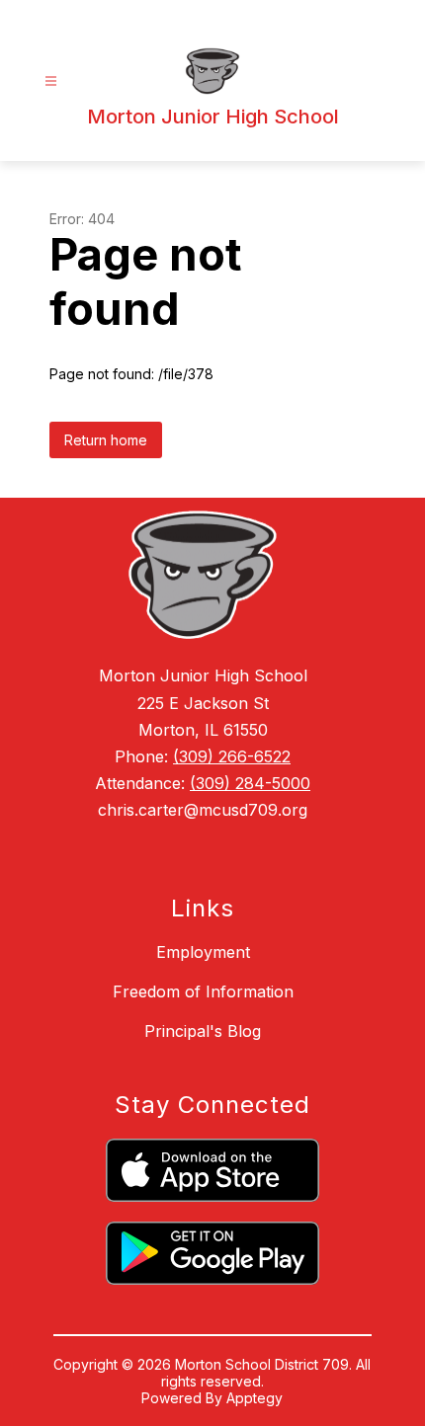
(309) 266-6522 (232, 756)
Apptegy (254, 1397)
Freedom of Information (203, 991)
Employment (203, 952)
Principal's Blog (202, 1031)
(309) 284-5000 (250, 783)
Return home (105, 440)
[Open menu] (51, 81)
